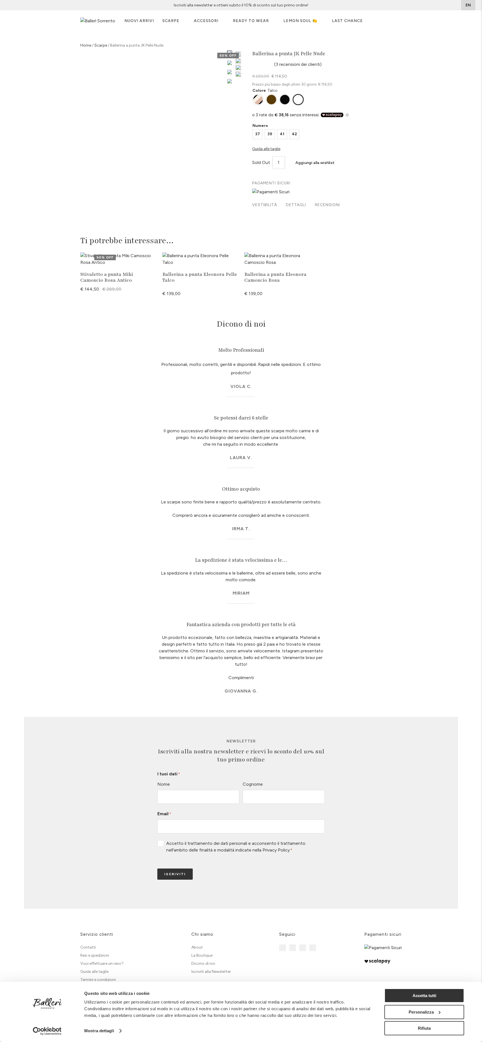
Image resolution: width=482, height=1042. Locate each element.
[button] (312, 163)
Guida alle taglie (94, 971)
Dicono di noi (203, 963)
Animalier (258, 99)
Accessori (206, 20)
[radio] (257, 134)
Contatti (88, 947)
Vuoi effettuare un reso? (102, 963)
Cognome (253, 784)
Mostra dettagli (99, 1030)
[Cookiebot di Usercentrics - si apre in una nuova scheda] (47, 1031)
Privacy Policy (276, 850)
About (197, 947)
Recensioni (327, 204)
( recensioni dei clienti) (298, 64)
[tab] (264, 205)
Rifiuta (424, 1028)
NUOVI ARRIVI (139, 20)
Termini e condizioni (98, 979)
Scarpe (170, 20)
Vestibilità (264, 204)
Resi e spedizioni (94, 955)
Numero (260, 125)
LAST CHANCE (347, 20)
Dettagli (296, 204)
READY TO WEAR (251, 20)
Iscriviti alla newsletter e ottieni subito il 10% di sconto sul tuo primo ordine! (241, 5)
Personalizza (421, 1012)
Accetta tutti (424, 995)
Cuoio (271, 99)
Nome (163, 784)
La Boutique (202, 955)
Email (164, 813)
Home (85, 45)
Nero (284, 99)
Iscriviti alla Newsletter (211, 971)
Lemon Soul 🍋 (300, 20)
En (468, 5)
